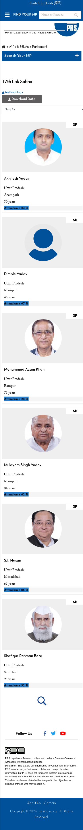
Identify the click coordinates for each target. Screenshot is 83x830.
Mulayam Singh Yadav (23, 465)
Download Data (23, 99)
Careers (50, 803)
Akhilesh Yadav (17, 179)
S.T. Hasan (12, 560)
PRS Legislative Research (19, 758)
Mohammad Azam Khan (24, 369)
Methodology (13, 92)
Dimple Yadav (15, 274)
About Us (34, 803)
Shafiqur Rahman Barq (23, 656)
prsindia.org (48, 811)
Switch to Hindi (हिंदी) (45, 3)
